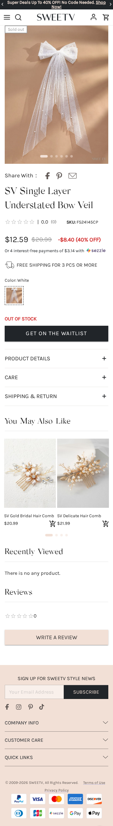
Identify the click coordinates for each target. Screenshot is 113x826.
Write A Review (56, 637)
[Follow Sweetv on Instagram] (19, 707)
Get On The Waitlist (56, 333)
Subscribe (86, 692)
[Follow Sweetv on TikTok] (41, 707)
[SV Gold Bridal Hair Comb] (30, 473)
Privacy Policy (57, 790)
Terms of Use (94, 782)
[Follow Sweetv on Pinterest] (30, 707)
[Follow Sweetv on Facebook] (7, 707)
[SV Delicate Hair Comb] (83, 473)
